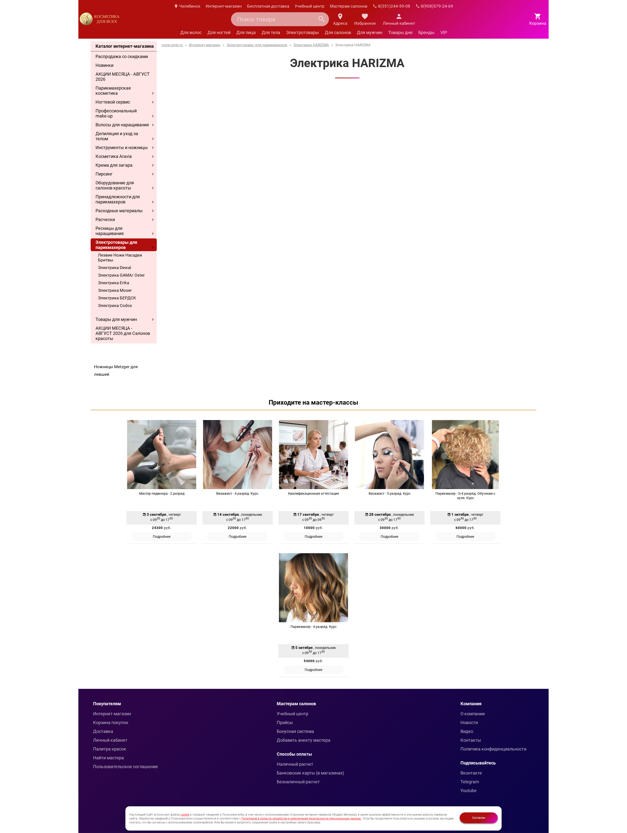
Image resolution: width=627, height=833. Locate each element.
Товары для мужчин (116, 319)
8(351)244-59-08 (393, 6)
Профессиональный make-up (116, 113)
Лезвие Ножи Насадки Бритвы (120, 257)
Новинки (104, 65)
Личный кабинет (110, 740)
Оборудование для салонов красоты (115, 185)
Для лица (246, 32)
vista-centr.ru (172, 45)
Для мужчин (369, 32)
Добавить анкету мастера (303, 740)
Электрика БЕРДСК (117, 297)
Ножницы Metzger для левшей (116, 370)
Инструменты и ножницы (122, 147)
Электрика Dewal (114, 267)
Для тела (271, 32)
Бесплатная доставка (268, 6)
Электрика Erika (113, 282)
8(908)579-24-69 (436, 6)
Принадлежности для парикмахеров (118, 199)
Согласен (478, 818)
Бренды (426, 32)
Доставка (103, 731)
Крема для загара (114, 165)
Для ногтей (218, 32)
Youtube (468, 790)
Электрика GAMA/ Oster (121, 275)
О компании (472, 713)
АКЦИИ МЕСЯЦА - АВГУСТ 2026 (123, 76)
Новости (469, 722)
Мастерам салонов (348, 6)
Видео (466, 731)
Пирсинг (104, 173)
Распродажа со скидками (122, 56)
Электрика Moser (115, 290)
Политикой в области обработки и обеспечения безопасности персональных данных (301, 818)
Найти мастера (108, 757)
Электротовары (302, 32)
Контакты (470, 740)
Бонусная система (295, 731)
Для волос (191, 32)
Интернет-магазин (224, 6)
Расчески (105, 219)
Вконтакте (471, 772)
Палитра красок (109, 748)
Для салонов (338, 32)
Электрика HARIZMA (311, 45)
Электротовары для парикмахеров (116, 245)
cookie (185, 814)
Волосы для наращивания (122, 124)
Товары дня (400, 32)
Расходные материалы (119, 210)
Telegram (469, 781)
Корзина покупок (110, 722)
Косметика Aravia (114, 156)
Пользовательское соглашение (125, 766)
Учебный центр (310, 6)
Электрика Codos (115, 305)
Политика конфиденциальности (493, 748)
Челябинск (189, 6)
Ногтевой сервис (113, 102)
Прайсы (285, 722)
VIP (443, 32)
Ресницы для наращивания (110, 231)
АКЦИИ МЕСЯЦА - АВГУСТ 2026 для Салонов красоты (123, 333)
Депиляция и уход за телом (117, 136)
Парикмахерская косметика (113, 90)
